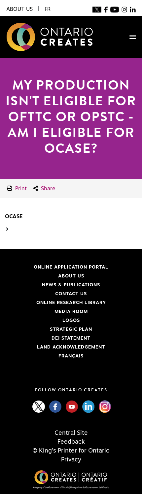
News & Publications (71, 285)
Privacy (71, 460)
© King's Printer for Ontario (71, 451)
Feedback (71, 442)
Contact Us (71, 294)
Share (47, 188)
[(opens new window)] (96, 9)
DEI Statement (47, 338)
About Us (71, 276)
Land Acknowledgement (55, 347)
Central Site (71, 433)
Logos (71, 320)
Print (20, 188)
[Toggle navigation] (129, 36)
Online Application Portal (56, 267)
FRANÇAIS (71, 356)
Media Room (71, 311)
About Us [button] (19, 9)
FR (48, 9)
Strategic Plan (71, 329)
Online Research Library (55, 302)
